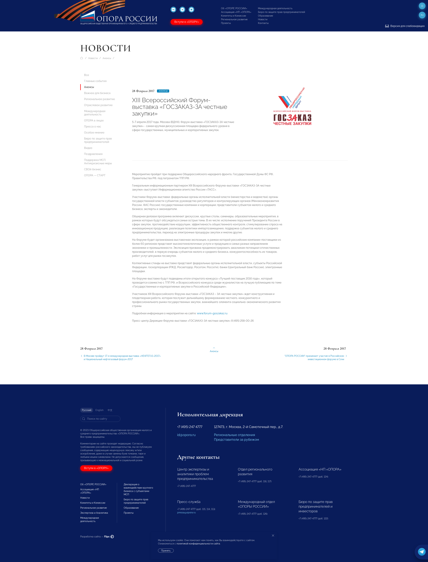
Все (86, 75)
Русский (86, 410)
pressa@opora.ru (186, 512)
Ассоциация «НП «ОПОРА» (236, 12)
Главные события (95, 81)
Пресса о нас (92, 126)
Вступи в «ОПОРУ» (186, 21)
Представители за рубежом (236, 440)
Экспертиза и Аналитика (94, 512)
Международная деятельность (275, 8)
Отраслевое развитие (98, 105)
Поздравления (93, 154)
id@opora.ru (186, 435)
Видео (88, 148)
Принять (166, 550)
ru (422, 15)
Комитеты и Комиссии (233, 15)
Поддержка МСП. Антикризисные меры (98, 161)
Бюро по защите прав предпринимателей (281, 12)
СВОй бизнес (92, 169)
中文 (110, 410)
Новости (262, 19)
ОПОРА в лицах (94, 120)
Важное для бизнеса (97, 93)
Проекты (226, 23)
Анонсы (107, 58)
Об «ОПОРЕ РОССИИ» (234, 8)
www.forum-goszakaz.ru (212, 313)
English (99, 410)
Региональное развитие (234, 19)
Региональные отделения (234, 435)
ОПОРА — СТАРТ (94, 175)
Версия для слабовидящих (407, 26)
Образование (265, 15)
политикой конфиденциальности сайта (198, 543)
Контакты (263, 23)
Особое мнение (94, 132)
